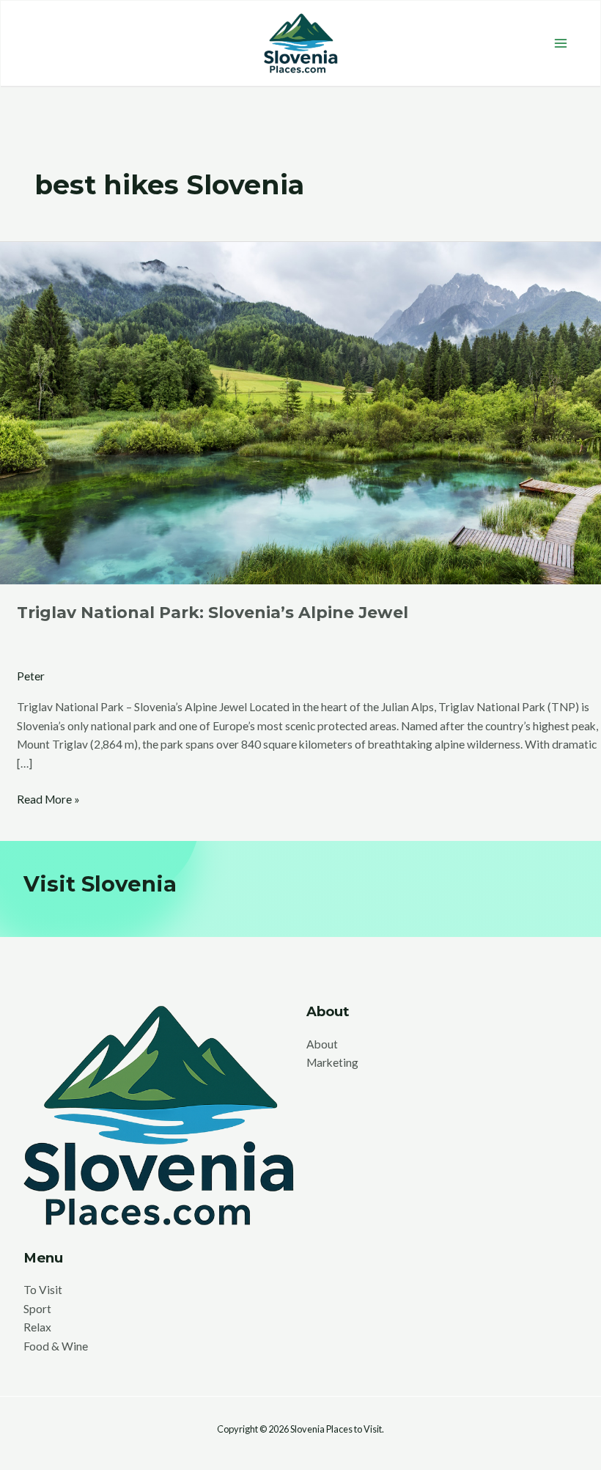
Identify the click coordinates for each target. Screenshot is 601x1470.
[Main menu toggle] (561, 43)
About (322, 1044)
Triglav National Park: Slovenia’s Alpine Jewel (212, 612)
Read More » (48, 798)
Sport (37, 1308)
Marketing (332, 1062)
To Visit (42, 1289)
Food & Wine (55, 1346)
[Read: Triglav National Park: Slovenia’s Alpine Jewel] (300, 411)
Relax (37, 1327)
